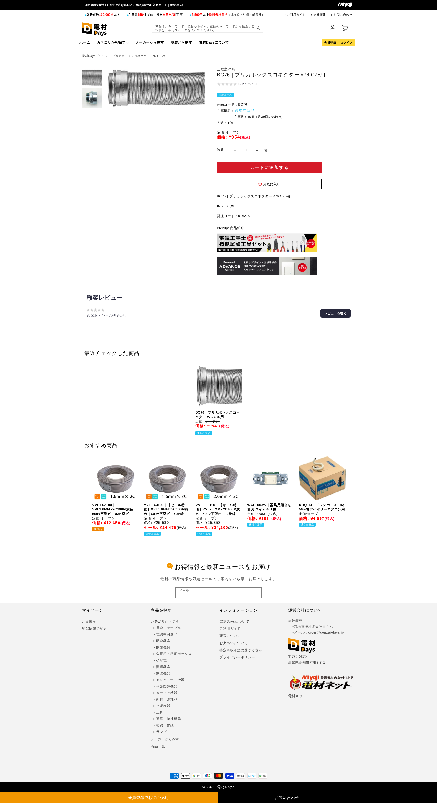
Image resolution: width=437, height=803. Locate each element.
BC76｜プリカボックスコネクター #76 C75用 (134, 56)
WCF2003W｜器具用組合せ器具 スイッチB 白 (269, 507)
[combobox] (207, 27)
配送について (230, 636)
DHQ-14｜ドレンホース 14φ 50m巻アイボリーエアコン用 (322, 507)
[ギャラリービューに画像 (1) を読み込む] (92, 77)
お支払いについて (233, 643)
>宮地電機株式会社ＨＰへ (310, 627)
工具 (159, 712)
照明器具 (163, 667)
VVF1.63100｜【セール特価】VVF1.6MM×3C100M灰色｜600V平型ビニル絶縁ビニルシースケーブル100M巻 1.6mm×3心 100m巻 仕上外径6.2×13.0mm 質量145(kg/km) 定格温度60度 (166, 509)
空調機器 (163, 706)
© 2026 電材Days (218, 787)
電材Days (89, 56)
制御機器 (163, 673)
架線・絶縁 (165, 725)
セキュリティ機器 (170, 680)
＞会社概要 (318, 14)
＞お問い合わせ (341, 14)
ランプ (161, 732)
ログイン (346, 42)
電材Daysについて (234, 621)
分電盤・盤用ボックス (174, 654)
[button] (237, 85)
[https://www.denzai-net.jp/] (321, 683)
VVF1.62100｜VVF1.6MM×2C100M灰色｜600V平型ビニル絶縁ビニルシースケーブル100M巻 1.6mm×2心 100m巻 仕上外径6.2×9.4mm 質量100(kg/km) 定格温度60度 (114, 509)
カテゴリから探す (165, 621)
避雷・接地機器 (168, 719)
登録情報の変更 (94, 628)
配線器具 (163, 641)
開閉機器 (163, 647)
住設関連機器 (167, 686)
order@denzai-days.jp (326, 632)
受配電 (161, 660)
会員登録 (330, 42)
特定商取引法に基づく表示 (240, 650)
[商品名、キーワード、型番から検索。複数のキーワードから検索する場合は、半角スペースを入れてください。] (257, 27)
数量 (220, 149)
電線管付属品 (167, 634)
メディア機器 (167, 693)
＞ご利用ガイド (294, 14)
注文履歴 (89, 621)
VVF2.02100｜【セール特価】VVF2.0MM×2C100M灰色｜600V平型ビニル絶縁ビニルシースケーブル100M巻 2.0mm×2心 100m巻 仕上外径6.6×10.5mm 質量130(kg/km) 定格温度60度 (218, 509)
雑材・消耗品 (167, 699)
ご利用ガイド (230, 628)
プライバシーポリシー (237, 657)
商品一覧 (158, 746)
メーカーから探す (165, 739)
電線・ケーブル (168, 628)
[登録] (256, 592)
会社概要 (295, 621)
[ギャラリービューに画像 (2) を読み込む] (92, 98)
